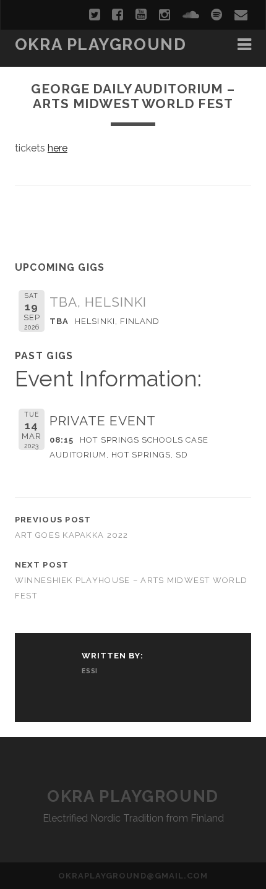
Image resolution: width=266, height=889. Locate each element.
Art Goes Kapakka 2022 (72, 535)
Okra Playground (100, 44)
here (57, 148)
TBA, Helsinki (98, 302)
